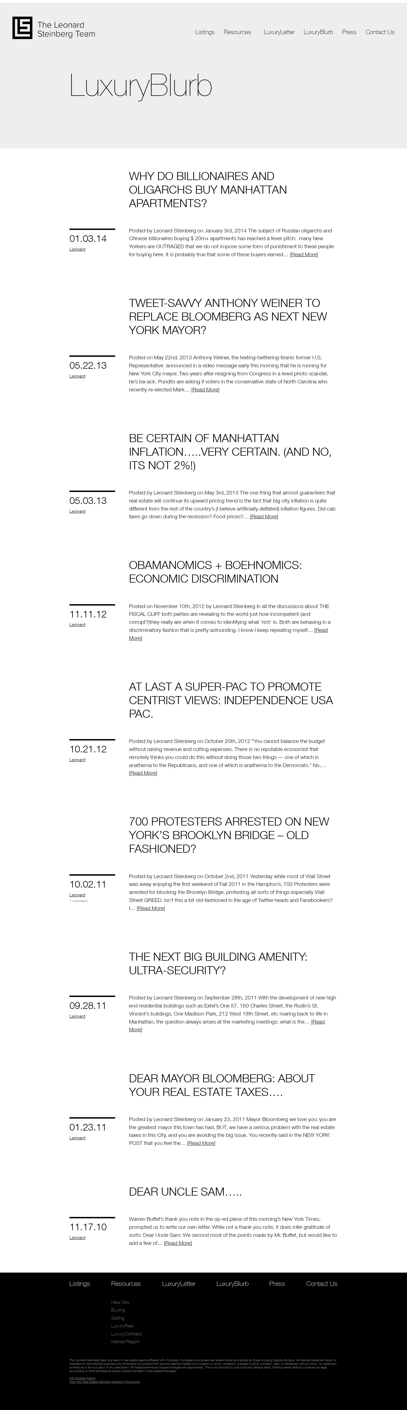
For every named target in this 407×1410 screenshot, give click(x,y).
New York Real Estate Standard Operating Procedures (104, 1381)
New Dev (233, 44)
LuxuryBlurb (318, 31)
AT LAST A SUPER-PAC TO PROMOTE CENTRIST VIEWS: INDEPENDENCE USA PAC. (231, 700)
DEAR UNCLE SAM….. (185, 1191)
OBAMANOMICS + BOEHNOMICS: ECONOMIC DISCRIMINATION (215, 571)
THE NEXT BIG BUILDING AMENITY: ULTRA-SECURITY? (218, 963)
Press (349, 31)
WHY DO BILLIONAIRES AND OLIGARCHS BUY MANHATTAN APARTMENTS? (208, 189)
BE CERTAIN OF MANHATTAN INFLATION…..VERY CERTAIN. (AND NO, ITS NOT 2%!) (230, 451)
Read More (304, 254)
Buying (231, 52)
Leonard (77, 249)
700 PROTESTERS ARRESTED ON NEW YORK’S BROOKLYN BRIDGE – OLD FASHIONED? (229, 834)
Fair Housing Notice (82, 1378)
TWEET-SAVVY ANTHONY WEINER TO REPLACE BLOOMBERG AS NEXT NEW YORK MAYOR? (228, 316)
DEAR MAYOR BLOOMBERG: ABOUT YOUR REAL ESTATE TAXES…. (222, 1084)
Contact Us (380, 31)
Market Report (238, 83)
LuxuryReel (235, 67)
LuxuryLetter (279, 31)
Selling (230, 59)
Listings (205, 31)
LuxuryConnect (239, 75)
